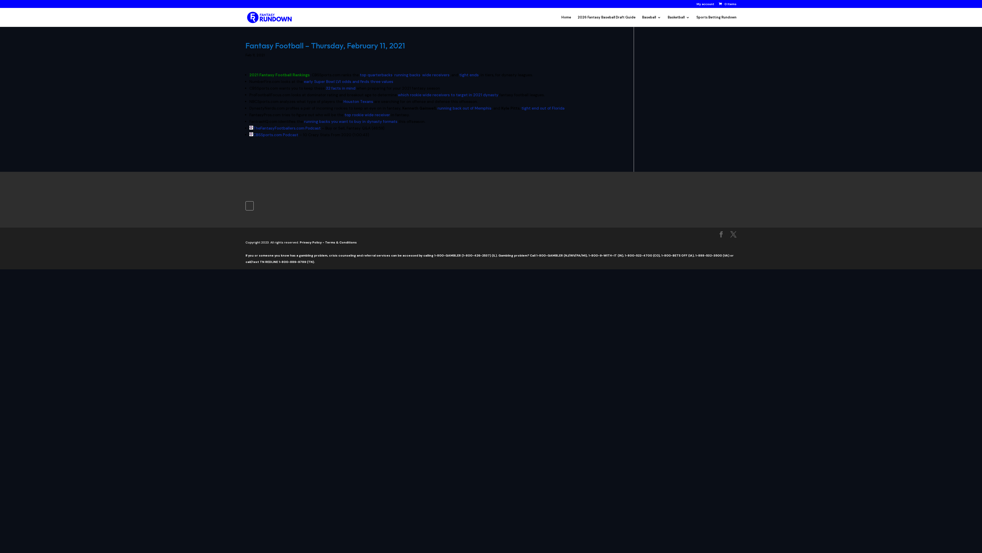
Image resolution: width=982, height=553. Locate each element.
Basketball (676, 17)
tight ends (469, 75)
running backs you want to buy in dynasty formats (350, 121)
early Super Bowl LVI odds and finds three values (348, 81)
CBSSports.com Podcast (275, 134)
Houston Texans (358, 101)
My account (705, 4)
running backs (407, 75)
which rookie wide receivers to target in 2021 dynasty (448, 95)
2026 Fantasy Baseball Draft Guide (606, 17)
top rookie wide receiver (367, 115)
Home (566, 17)
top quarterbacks (376, 75)
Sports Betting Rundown (716, 17)
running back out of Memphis (465, 108)
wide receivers (436, 75)
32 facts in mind (340, 88)
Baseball (649, 17)
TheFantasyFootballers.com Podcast (287, 128)
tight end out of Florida (542, 108)
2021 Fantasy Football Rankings (279, 75)
